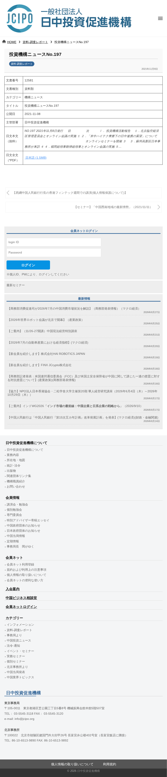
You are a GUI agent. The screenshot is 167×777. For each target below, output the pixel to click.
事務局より (14, 635)
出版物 (11, 470)
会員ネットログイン (21, 607)
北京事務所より (17, 667)
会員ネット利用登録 (20, 564)
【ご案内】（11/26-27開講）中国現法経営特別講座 (42, 331)
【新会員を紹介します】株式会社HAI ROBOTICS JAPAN (46, 353)
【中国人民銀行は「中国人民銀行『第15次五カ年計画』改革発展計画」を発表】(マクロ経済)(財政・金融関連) (82, 417)
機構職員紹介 (16, 481)
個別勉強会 (14, 509)
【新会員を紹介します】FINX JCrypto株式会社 (39, 365)
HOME (11, 42)
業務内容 (13, 455)
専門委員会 (14, 515)
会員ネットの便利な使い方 (25, 580)
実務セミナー (16, 656)
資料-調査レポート (35, 42)
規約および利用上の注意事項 (26, 569)
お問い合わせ (16, 486)
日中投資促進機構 (88, 770)
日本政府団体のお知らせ (23, 530)
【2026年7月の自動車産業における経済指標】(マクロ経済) (47, 342)
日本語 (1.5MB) (36, 157)
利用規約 (109, 764)
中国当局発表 (16, 672)
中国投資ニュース (19, 640)
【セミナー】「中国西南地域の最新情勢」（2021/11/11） (113, 207)
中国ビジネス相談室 (21, 598)
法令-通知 (13, 645)
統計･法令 (13, 465)
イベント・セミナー (20, 651)
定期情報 (13, 541)
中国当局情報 (16, 536)
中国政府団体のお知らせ (23, 525)
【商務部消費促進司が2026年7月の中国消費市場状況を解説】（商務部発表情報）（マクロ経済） (74, 308)
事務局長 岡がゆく (20, 546)
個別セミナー (16, 661)
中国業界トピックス (20, 677)
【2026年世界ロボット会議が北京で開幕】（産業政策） (45, 319)
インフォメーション (20, 624)
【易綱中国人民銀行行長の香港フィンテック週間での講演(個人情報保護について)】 (70, 192)
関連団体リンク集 (19, 476)
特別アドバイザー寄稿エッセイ (28, 520)
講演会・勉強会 (17, 504)
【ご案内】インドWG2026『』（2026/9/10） (75, 406)
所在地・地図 (16, 460)
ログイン (28, 265)
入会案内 (13, 589)
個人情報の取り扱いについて (26, 575)
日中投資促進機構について (25, 449)
